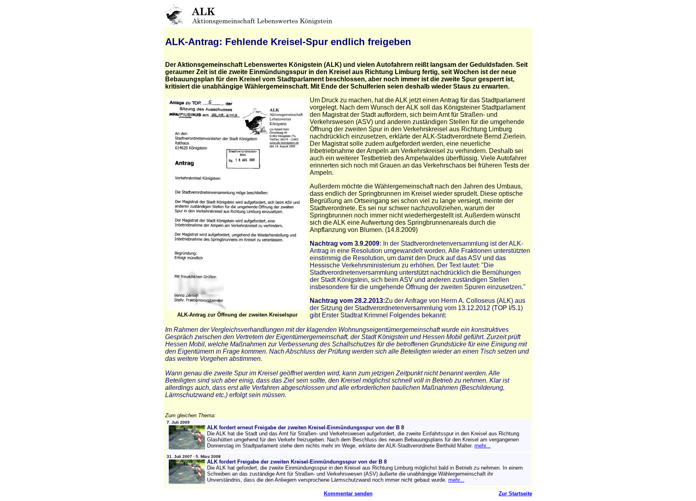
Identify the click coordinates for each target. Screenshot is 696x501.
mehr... (482, 446)
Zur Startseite (515, 494)
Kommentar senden (348, 494)
